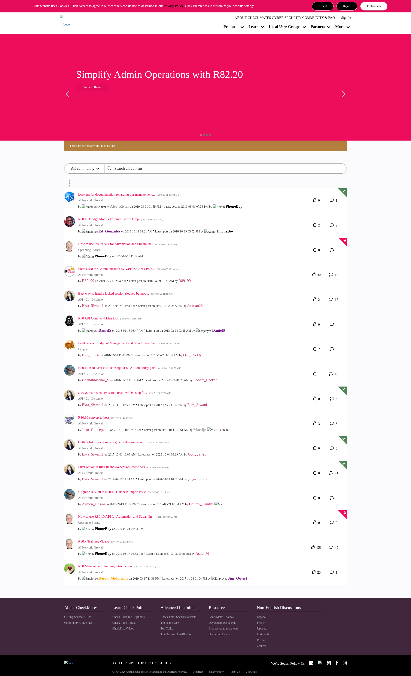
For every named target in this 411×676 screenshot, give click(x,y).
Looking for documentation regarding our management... (128, 194)
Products (230, 26)
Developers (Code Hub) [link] (223, 622)
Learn (254, 26)
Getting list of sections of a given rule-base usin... (123, 442)
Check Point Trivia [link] (124, 622)
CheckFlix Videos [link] (123, 628)
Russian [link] (261, 640)
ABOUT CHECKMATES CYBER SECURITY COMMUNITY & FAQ (285, 17)
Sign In (346, 17)
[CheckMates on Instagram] (343, 663)
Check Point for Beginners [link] (128, 617)
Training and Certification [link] (176, 634)
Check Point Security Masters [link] (178, 617)
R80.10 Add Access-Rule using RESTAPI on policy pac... (129, 368)
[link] (309, 663)
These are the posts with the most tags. (93, 145)
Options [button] (69, 183)
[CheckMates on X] (318, 663)
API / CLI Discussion (91, 299)
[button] (323, 6)
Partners (318, 26)
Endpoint (83, 349)
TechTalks (167, 628)
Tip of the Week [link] (170, 622)
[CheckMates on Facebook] (335, 663)
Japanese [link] (262, 628)
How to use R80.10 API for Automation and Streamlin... (128, 516)
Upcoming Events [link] (219, 634)
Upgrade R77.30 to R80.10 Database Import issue (124, 492)
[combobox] (225, 168)
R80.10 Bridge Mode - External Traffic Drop (120, 219)
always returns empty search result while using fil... (124, 392)
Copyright (198, 671)
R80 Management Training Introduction (117, 566)
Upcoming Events (89, 250)
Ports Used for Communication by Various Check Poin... (128, 269)
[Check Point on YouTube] (327, 663)
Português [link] (263, 634)
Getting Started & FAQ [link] (78, 617)
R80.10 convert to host (105, 417)
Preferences (374, 6)
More (339, 26)
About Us (235, 671)
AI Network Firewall (91, 200)
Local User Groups (284, 26)
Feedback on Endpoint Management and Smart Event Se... (129, 343)
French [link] (261, 622)
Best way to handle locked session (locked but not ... (125, 293)
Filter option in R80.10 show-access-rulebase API (123, 467)
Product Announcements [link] (223, 628)
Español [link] (262, 617)
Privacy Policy (173, 6)
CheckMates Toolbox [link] (221, 617)
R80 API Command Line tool (110, 318)
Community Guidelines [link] (78, 622)
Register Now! (94, 100)
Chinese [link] (261, 646)
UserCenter (251, 671)
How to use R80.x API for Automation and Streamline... (128, 244)
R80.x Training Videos (105, 541)
